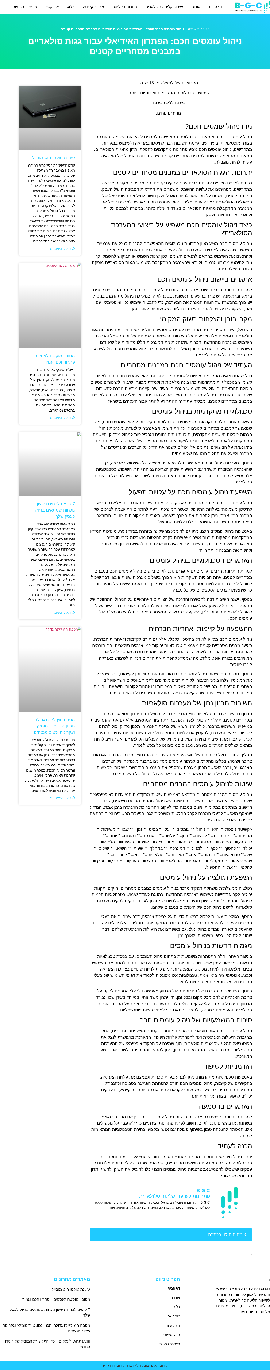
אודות (195, 7)
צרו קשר (52, 7)
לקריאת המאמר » (62, 248)
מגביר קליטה (93, 7)
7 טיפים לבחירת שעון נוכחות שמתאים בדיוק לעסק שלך (55, 510)
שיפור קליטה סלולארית (164, 7)
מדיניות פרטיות (24, 7)
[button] (95, 1234)
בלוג (70, 7)
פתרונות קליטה (124, 7)
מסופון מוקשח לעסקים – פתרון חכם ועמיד (56, 1299)
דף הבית (215, 7)
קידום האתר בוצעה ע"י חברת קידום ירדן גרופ (135, 1365)
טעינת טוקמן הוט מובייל (53, 157)
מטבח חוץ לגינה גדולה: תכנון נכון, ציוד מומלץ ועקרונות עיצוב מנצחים (54, 726)
